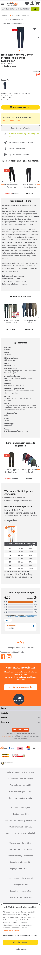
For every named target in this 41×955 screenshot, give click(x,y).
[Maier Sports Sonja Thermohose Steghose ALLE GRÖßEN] (11, 175)
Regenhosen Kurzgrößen (20, 891)
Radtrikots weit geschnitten (20, 791)
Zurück (4, 15)
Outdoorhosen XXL (21, 814)
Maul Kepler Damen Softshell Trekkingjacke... (29, 471)
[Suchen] (35, 9)
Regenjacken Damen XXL (20, 862)
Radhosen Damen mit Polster (20, 778)
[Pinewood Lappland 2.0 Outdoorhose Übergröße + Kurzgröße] (11, 460)
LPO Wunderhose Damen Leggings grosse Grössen (29, 186)
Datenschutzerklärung (11, 930)
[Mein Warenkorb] (37, 3)
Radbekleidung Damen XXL (20, 798)
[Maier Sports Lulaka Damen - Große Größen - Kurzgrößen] (11, 310)
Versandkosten (6, 736)
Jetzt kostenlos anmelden (20, 687)
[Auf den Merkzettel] (35, 28)
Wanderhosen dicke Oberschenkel (20, 833)
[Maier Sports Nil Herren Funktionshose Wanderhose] (29, 310)
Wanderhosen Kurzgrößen (20, 843)
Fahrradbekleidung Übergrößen (20, 772)
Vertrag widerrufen (20, 729)
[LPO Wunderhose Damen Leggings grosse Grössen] (29, 175)
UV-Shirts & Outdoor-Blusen (20, 897)
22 (4, 97)
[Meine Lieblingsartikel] (26, 3)
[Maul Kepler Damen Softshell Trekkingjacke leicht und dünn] (29, 460)
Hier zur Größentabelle (11, 120)
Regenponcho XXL (20, 884)
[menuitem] (3, 3)
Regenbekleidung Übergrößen (20, 856)
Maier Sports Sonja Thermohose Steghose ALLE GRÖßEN (11, 186)
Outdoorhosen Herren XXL (20, 827)
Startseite (16, 15)
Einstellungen (21, 949)
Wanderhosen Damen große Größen (20, 820)
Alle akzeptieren (20, 942)
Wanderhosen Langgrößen (20, 849)
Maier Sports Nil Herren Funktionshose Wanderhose (30, 322)
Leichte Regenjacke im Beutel (21, 878)
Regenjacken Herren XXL (20, 868)
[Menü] (3, 3)
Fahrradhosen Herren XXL (20, 785)
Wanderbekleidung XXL (20, 807)
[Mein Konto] (32, 3)
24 (10, 97)
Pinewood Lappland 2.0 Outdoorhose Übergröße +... (11, 471)
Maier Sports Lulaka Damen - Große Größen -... (11, 322)
